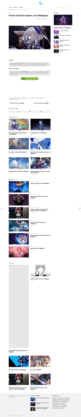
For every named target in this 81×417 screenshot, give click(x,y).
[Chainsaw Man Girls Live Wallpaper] (40, 270)
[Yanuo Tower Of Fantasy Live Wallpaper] (19, 225)
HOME (10, 7)
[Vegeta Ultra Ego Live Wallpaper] (63, 20)
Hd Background (56, 401)
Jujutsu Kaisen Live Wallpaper (65, 35)
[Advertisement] (30, 23)
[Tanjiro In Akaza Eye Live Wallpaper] (19, 186)
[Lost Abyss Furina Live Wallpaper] (19, 143)
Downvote (40, 111)
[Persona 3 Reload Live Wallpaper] (19, 361)
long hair (62, 403)
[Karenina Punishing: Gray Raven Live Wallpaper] (40, 143)
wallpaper (11, 99)
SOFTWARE (21, 7)
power (64, 404)
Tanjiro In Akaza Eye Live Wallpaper (39, 183)
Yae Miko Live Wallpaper (64, 30)
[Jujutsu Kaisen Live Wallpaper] (56, 37)
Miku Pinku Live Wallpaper (37, 248)
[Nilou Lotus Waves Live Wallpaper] (1, 208)
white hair (17, 99)
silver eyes (42, 98)
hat (29, 98)
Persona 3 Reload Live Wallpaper (17, 369)
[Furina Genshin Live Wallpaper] (40, 124)
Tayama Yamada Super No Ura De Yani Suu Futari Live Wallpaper (39, 210)
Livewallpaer (65, 401)
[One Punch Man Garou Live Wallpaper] (56, 51)
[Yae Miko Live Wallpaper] (56, 32)
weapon (61, 408)
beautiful (55, 399)
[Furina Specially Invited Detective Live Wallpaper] (19, 124)
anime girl (13, 98)
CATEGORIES (15, 7)
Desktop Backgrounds (64, 399)
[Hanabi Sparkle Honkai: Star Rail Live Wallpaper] (19, 238)
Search (71, 7)
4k (9, 98)
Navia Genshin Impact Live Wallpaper (19, 171)
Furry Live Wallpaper (35, 369)
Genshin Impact (24, 98)
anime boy (60, 398)
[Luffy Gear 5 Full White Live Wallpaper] (56, 46)
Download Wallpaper (31, 78)
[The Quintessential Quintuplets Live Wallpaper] (19, 306)
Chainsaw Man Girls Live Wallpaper (39, 278)
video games (56, 406)
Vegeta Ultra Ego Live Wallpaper (62, 27)
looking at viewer (35, 98)
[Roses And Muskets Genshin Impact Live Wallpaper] (40, 163)
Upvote (18, 111)
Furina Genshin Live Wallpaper (38, 132)
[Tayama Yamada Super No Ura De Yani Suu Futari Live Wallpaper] (19, 212)
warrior (55, 408)
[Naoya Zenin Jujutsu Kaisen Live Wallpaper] (19, 199)
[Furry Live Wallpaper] (40, 361)
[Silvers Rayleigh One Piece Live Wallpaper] (40, 379)
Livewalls (55, 403)
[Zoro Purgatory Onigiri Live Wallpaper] (56, 41)
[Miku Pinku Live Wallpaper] (19, 251)
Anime (20, 131)
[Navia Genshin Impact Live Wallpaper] (19, 163)
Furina (18, 98)
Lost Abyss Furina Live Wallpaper (18, 152)
